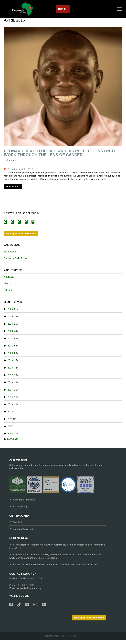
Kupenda (11, 160)
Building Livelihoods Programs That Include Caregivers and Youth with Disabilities (55, 564)
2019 (10, 360)
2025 (10, 316)
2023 (10, 331)
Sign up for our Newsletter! (21, 233)
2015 (10, 389)
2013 (10, 404)
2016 (10, 382)
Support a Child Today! (16, 258)
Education (9, 290)
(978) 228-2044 (26, 585)
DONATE (63, 9)
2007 (10, 426)
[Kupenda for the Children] (22, 8)
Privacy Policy (20, 506)
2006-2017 (12, 439)
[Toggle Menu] (119, 9)
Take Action (10, 251)
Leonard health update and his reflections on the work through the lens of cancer (61, 153)
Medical (8, 283)
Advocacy (9, 276)
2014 (10, 397)
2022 (10, 338)
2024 (10, 323)
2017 (10, 375)
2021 (10, 345)
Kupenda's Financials (24, 499)
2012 (10, 411)
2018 (10, 367)
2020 (10, 353)
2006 (10, 433)
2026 (10, 309)
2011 (10, 419)
